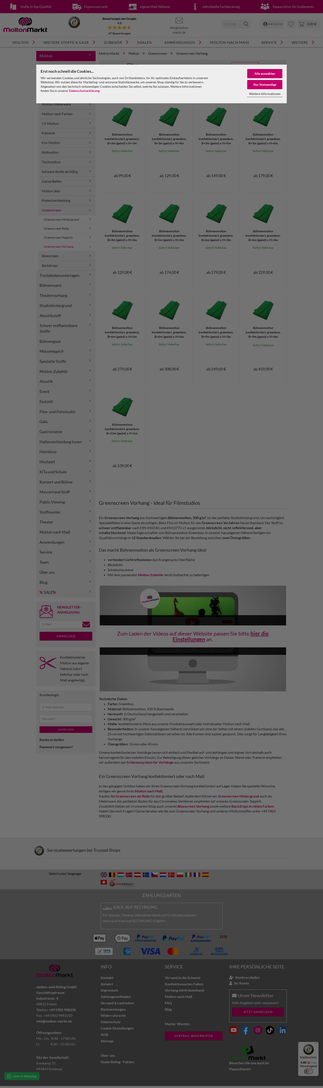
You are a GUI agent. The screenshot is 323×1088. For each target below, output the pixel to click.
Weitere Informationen (265, 94)
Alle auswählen (264, 73)
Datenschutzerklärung (84, 91)
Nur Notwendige (264, 84)
